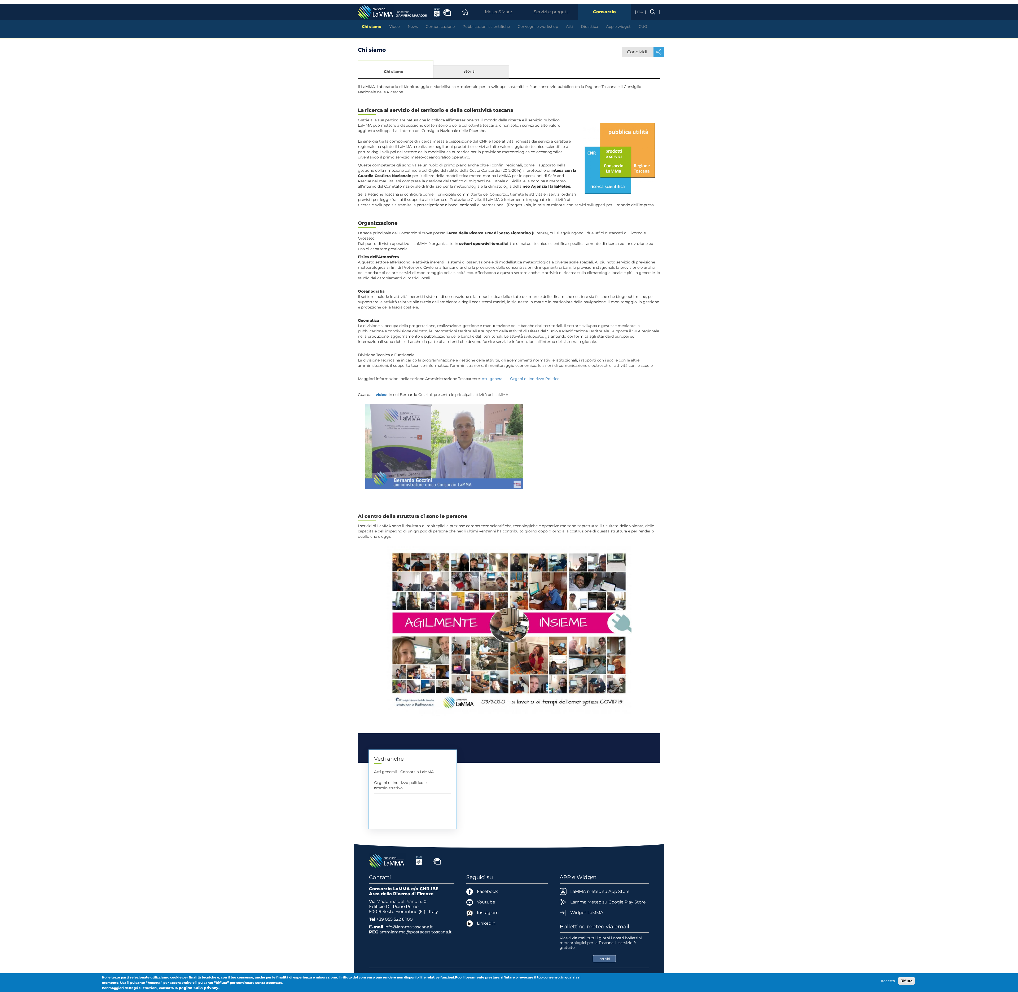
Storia (469, 71)
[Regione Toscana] (419, 860)
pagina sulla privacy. (199, 987)
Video (394, 26)
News (413, 26)
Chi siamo (371, 26)
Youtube (486, 902)
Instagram (488, 912)
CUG (643, 26)
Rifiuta (906, 981)
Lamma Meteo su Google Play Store (608, 902)
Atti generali (493, 378)
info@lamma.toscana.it (408, 926)
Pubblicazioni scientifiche (486, 26)
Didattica (589, 26)
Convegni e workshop (538, 26)
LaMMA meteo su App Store (600, 891)
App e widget (618, 26)
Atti (569, 26)
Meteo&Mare (498, 11)
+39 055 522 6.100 (394, 919)
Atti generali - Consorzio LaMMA (404, 771)
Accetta (888, 980)
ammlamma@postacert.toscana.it (415, 931)
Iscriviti (604, 959)
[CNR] (437, 860)
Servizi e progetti (551, 11)
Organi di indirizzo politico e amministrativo (400, 785)
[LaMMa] (387, 860)
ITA (640, 12)
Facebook (487, 891)
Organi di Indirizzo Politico (535, 378)
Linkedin (486, 923)
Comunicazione (440, 26)
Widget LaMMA (586, 912)
